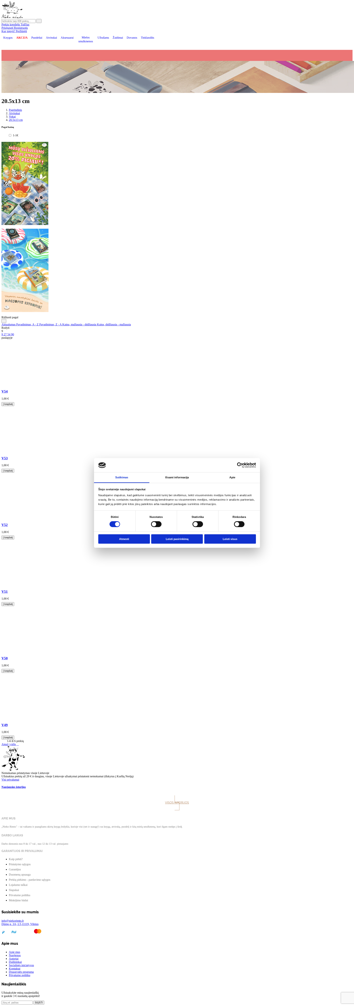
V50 (4, 658)
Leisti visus (230, 539)
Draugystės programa (21, 971)
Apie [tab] (232, 477)
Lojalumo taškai (18, 884)
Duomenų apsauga (20, 874)
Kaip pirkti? (16, 859)
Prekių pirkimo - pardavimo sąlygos (29, 879)
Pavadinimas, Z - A (50, 324)
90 (12, 334)
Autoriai (13, 958)
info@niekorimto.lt (12, 920)
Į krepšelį (8, 404)
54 (9, 334)
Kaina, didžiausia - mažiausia (114, 324)
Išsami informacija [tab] (177, 477)
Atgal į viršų (10, 744)
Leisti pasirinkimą (177, 539)
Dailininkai (15, 962)
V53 (4, 458)
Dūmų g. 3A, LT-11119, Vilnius (20, 924)
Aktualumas (8, 324)
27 (5, 334)
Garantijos (15, 869)
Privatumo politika (19, 895)
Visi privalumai (10, 779)
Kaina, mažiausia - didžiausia (79, 324)
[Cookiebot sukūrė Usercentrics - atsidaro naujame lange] (240, 465)
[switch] (156, 524)
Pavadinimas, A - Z (27, 324)
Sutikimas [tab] (121, 477)
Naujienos (15, 955)
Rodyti (5, 327)
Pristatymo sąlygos (20, 864)
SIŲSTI (39, 1002)
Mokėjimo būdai (18, 900)
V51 (4, 592)
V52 (4, 525)
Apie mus (14, 952)
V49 (4, 725)
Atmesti (124, 539)
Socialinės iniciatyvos (21, 965)
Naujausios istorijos (13, 787)
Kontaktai (14, 968)
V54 (4, 391)
